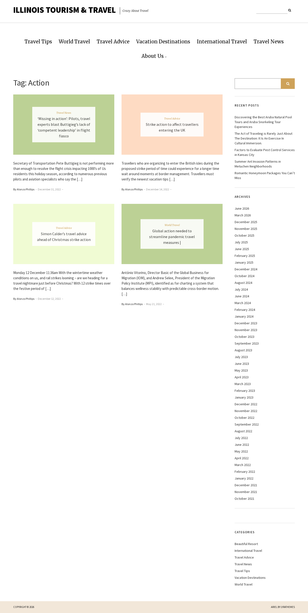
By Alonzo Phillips (23, 189)
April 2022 (242, 458)
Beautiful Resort (246, 544)
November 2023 (246, 330)
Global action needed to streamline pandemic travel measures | (172, 236)
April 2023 (242, 377)
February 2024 (245, 309)
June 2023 (242, 363)
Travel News (269, 42)
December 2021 (246, 485)
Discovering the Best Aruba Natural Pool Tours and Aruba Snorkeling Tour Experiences (263, 122)
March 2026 (243, 215)
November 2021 (246, 492)
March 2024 (243, 303)
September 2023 (247, 343)
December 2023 (246, 323)
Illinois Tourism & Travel (64, 10)
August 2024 (243, 282)
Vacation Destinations (163, 42)
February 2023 (245, 390)
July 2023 (241, 357)
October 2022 (244, 417)
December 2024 (246, 269)
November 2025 (246, 229)
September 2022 (247, 424)
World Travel (74, 42)
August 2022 (243, 431)
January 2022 (244, 478)
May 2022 (241, 451)
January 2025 (244, 262)
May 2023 (241, 370)
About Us (152, 56)
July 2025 (241, 242)
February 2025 (245, 255)
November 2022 (246, 411)
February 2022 (245, 471)
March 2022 (243, 465)
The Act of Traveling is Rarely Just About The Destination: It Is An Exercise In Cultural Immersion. (263, 138)
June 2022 (242, 444)
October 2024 (244, 276)
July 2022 (241, 438)
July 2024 (241, 289)
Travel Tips (38, 42)
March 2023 (243, 384)
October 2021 (244, 498)
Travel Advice (113, 42)
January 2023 (244, 397)
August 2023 (243, 350)
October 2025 (244, 235)
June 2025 (242, 249)
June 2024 (242, 296)
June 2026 (242, 208)
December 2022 (246, 404)
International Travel (222, 42)
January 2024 (244, 316)
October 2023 (244, 336)
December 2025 (246, 222)
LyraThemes (288, 607)
